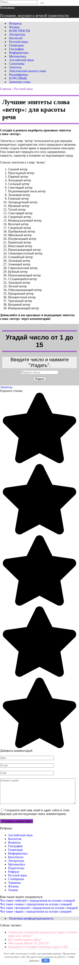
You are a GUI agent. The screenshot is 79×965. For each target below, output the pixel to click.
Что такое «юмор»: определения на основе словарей (36, 904)
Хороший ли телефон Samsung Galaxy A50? (38, 947)
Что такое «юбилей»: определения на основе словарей (37, 900)
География (16, 49)
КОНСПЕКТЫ (19, 30)
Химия (13, 890)
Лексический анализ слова (27, 71)
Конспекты (15, 857)
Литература (17, 34)
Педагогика (16, 868)
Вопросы (15, 23)
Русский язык (18, 41)
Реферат (13, 871)
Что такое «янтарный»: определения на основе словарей (39, 908)
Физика (14, 27)
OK (46, 960)
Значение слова (19, 82)
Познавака (7, 7)
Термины (14, 882)
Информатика (18, 52)
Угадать (39, 378)
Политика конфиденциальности (31, 918)
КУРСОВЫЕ (18, 78)
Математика (17, 56)
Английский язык (21, 60)
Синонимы (17, 63)
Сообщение (16, 879)
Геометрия (16, 45)
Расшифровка (18, 74)
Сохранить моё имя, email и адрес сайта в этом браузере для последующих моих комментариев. (34, 812)
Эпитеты (15, 67)
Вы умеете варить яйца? (25, 939)
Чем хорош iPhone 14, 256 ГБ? (28, 943)
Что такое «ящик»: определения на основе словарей (36, 911)
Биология (15, 38)
